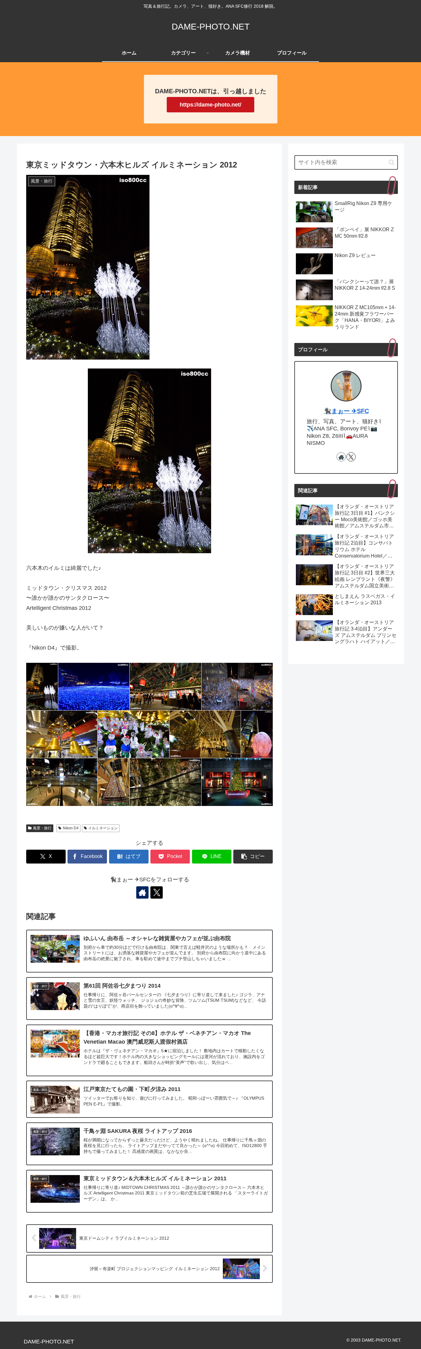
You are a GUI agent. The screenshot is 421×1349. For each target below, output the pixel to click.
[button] (253, 857)
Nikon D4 (71, 828)
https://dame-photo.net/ (210, 105)
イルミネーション (103, 828)
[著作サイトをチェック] (142, 892)
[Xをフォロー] (156, 892)
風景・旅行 (42, 828)
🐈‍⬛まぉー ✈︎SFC (346, 411)
